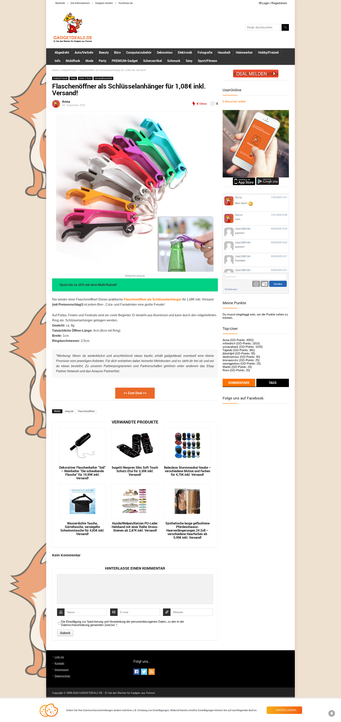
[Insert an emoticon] (256, 284)
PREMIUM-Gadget (125, 61)
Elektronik (185, 52)
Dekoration (164, 52)
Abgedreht (62, 52)
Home (55, 70)
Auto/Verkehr (84, 52)
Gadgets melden (104, 3)
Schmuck (173, 61)
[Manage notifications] (332, 713)
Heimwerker (244, 52)
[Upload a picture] (265, 284)
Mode (89, 61)
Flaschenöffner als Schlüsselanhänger (153, 299)
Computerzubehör (139, 52)
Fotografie (205, 52)
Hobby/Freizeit (268, 52)
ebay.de (69, 411)
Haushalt (224, 52)
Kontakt (59, 663)
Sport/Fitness (207, 61)
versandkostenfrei (103, 78)
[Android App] (267, 179)
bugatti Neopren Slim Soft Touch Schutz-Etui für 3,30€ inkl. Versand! (135, 471)
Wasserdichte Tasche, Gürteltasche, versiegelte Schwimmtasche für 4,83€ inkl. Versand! (82, 528)
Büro (117, 52)
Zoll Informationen (80, 3)
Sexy (189, 61)
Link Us (59, 657)
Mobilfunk (73, 61)
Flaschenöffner (86, 411)
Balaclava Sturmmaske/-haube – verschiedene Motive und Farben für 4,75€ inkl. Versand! (187, 471)
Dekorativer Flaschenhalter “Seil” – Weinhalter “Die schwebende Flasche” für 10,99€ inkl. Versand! (82, 473)
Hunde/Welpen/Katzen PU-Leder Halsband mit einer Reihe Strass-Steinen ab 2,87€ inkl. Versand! (135, 526)
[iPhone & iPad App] (244, 179)
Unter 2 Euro (85, 78)
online (234, 101)
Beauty (104, 52)
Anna (66, 101)
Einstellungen (231, 289)
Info (57, 61)
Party (102, 61)
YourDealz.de (125, 3)
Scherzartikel (152, 61)
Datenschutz (62, 675)
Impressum (62, 669)
